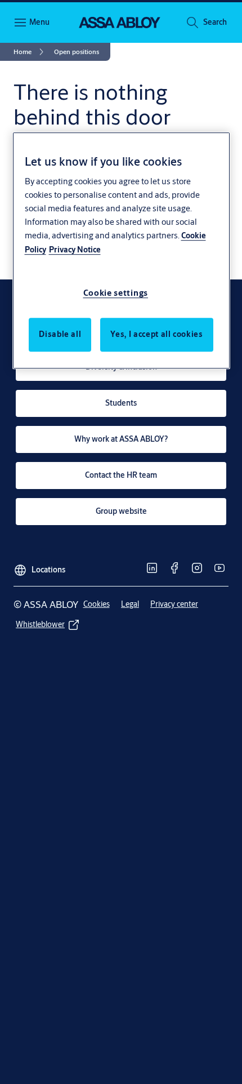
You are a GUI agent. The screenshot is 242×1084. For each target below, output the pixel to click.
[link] (30, 51)
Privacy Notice (75, 250)
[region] (121, 251)
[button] (214, 22)
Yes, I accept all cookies (156, 334)
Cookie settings (116, 292)
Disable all (60, 334)
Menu (39, 22)
